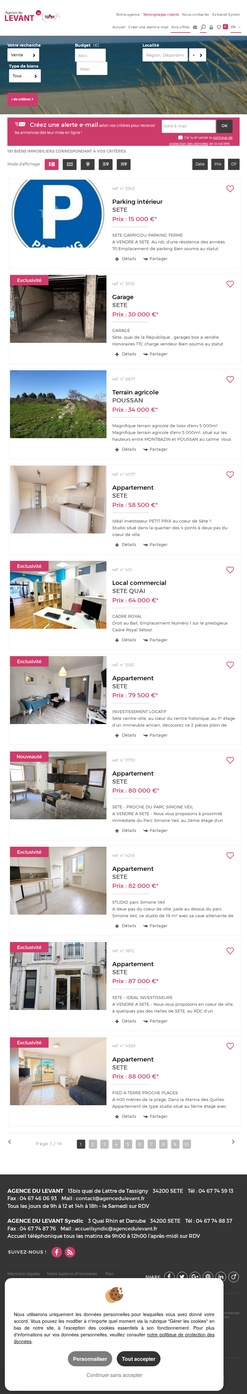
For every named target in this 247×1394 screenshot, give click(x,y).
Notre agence (128, 14)
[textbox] (165, 54)
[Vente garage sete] (58, 309)
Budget (83, 45)
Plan (109, 1274)
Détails (128, 258)
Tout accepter (138, 1358)
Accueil (118, 27)
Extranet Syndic (226, 14)
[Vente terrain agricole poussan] (58, 404)
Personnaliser (90, 1358)
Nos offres (180, 27)
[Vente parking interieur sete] (58, 214)
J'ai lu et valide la (198, 137)
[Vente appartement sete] (58, 499)
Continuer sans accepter (114, 1375)
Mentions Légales (23, 1274)
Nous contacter (195, 14)
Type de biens (23, 66)
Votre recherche (24, 45)
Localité (150, 45)
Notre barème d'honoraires (72, 1274)
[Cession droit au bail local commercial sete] (58, 595)
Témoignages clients (161, 14)
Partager (159, 258)
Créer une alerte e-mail (148, 27)
